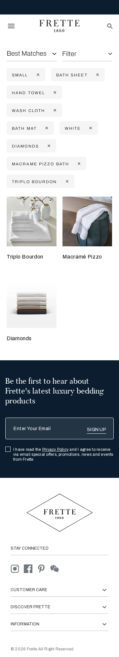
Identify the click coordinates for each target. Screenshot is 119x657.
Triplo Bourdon (25, 257)
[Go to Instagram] (17, 568)
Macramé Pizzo (82, 257)
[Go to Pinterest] (43, 568)
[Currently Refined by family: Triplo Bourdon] (66, 181)
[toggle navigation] (11, 26)
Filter (69, 53)
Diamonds (19, 338)
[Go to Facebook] (30, 568)
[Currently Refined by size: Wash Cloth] (54, 110)
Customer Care (29, 590)
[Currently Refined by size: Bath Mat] (46, 128)
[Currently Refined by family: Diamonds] (48, 146)
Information (25, 624)
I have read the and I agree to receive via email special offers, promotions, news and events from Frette (63, 454)
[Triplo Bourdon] (32, 221)
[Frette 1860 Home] (59, 26)
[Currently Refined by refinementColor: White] (90, 128)
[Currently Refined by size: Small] (37, 75)
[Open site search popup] (109, 26)
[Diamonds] (32, 303)
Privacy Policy (55, 449)
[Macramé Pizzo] (87, 221)
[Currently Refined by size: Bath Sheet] (97, 75)
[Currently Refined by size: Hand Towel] (54, 93)
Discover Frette (30, 607)
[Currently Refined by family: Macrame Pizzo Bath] (78, 164)
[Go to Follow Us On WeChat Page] (56, 568)
